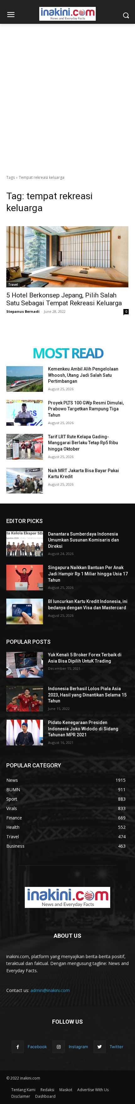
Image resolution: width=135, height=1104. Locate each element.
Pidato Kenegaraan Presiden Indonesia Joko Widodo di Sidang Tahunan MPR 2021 (83, 728)
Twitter (116, 1046)
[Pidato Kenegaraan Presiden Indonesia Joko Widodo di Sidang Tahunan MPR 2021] (24, 732)
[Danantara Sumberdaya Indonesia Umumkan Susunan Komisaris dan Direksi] (24, 544)
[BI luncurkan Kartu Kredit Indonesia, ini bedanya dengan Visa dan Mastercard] (24, 611)
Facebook (37, 1046)
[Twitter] (100, 1047)
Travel (13, 284)
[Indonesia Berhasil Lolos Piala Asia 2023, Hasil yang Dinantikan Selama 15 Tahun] (24, 699)
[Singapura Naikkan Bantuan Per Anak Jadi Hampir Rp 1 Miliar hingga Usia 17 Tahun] (24, 577)
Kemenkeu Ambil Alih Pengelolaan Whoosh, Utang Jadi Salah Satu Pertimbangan (83, 375)
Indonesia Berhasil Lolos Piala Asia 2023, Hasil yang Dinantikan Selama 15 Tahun (87, 694)
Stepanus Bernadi (23, 311)
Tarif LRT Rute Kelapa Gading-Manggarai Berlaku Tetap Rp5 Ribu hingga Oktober (83, 442)
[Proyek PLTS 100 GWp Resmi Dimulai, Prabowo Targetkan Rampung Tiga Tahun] (24, 413)
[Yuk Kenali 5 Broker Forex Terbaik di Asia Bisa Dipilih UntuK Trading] (24, 665)
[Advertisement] (67, 94)
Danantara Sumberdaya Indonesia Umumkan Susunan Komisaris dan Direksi (83, 540)
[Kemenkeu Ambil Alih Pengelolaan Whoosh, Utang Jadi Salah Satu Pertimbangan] (24, 379)
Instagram (78, 1046)
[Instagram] (58, 1047)
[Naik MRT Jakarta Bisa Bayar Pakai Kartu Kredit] (24, 480)
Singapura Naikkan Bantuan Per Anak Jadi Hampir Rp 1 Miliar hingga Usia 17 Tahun (88, 573)
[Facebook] (18, 1047)
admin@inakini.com (50, 990)
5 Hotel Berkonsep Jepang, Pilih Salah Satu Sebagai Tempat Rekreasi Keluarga (64, 299)
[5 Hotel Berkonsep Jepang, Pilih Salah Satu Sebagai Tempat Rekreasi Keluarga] (67, 256)
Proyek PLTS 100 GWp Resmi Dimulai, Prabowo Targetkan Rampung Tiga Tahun (86, 409)
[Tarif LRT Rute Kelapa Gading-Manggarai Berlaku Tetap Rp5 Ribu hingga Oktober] (24, 447)
